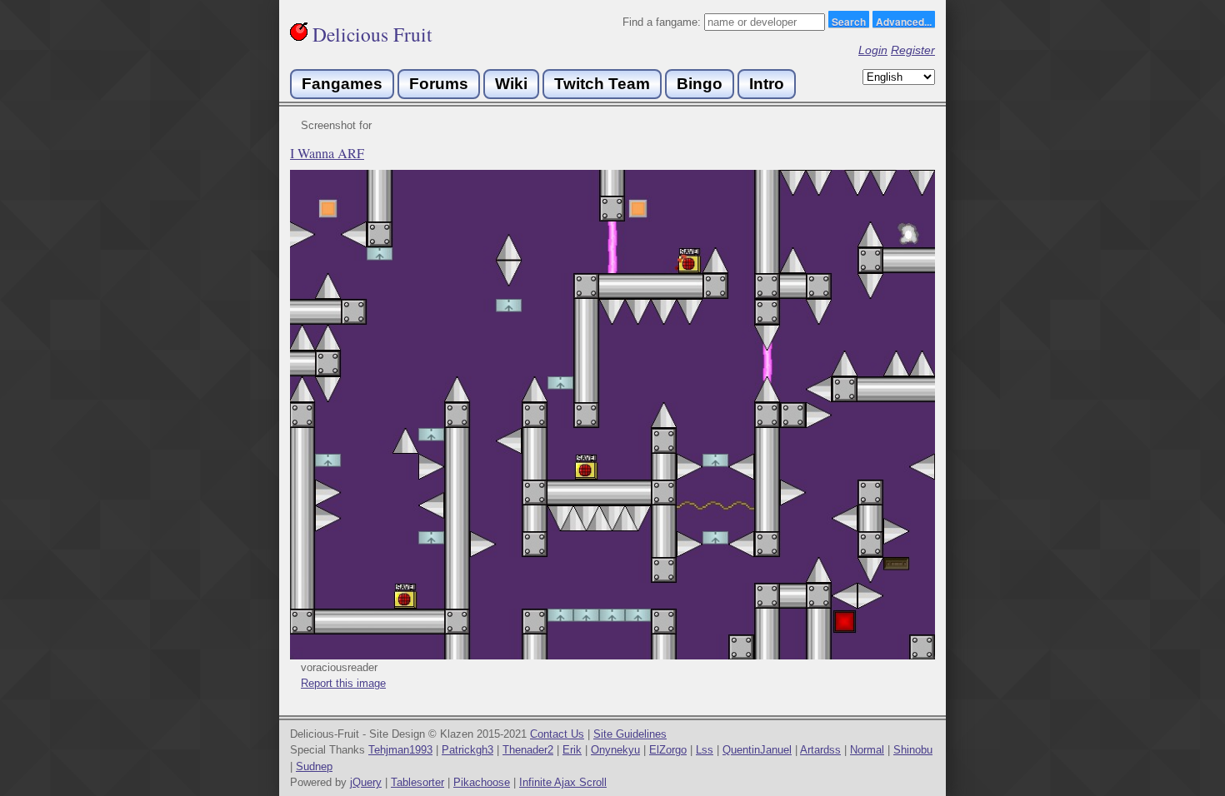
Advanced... (904, 20)
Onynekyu (615, 750)
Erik (572, 750)
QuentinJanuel (757, 750)
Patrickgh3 (467, 750)
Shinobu (912, 750)
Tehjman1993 (400, 750)
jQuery (366, 782)
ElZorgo (668, 750)
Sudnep (314, 766)
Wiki (511, 83)
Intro (766, 83)
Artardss (820, 750)
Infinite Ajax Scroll (563, 782)
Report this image (343, 683)
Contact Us (557, 734)
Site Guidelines (630, 734)
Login (873, 50)
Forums (438, 83)
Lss (704, 750)
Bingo (699, 83)
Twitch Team (602, 83)
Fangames (342, 83)
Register (913, 50)
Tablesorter (417, 782)
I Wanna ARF (327, 153)
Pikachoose (481, 782)
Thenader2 (527, 750)
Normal (867, 750)
